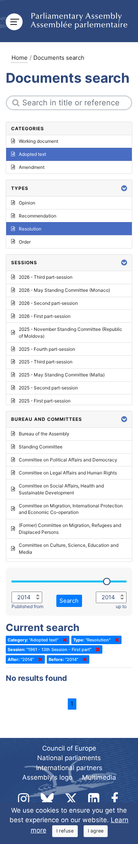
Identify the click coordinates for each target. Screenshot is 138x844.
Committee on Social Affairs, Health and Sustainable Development (61, 489)
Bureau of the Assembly (44, 434)
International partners (69, 768)
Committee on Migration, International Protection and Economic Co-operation (71, 509)
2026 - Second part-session (48, 303)
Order (25, 242)
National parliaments (69, 758)
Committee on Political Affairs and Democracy (68, 460)
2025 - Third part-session (45, 362)
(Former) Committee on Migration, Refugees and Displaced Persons (70, 528)
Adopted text (32, 154)
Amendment (31, 167)
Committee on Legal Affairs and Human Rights (68, 473)
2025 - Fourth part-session (47, 349)
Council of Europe (69, 748)
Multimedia (99, 777)
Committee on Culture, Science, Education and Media (68, 548)
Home (20, 57)
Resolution (30, 229)
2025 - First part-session (45, 401)
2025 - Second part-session (48, 388)
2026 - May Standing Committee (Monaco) (64, 290)
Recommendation (37, 216)
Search (69, 600)
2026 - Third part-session (45, 277)
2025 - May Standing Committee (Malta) (62, 375)
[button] (124, 188)
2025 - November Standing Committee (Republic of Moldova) (70, 332)
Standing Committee (40, 447)
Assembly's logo (47, 777)
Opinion (27, 203)
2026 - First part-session (45, 316)
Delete (63, 640)
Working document (38, 141)
